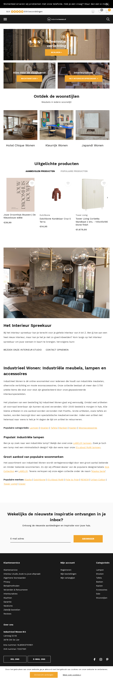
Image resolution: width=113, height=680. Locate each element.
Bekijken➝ (56, 52)
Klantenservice (11, 570)
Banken (63, 428)
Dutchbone (39, 479)
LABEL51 (23, 471)
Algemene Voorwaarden (15, 578)
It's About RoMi (55, 479)
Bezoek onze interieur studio (23, 349)
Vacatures (8, 606)
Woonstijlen (101, 598)
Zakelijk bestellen (12, 610)
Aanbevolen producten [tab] (40, 171)
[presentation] (107, 198)
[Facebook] (94, 659)
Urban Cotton (98, 479)
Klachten (8, 598)
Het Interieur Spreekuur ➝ (83, 79)
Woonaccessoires (88, 428)
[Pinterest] (107, 659)
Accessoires (101, 590)
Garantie (7, 602)
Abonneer (88, 538)
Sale (98, 594)
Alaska (28, 479)
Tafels (54, 428)
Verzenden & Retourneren (16, 590)
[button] (6, 19)
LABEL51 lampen (82, 443)
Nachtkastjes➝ (29, 79)
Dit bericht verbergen (43, 675)
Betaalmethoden (11, 586)
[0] (107, 11)
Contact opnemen (57, 349)
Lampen (34, 428)
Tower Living (10, 484)
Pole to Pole (72, 479)
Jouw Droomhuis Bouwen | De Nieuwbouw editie (20, 216)
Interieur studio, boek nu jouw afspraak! (22, 574)
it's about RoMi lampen (88, 447)
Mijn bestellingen (68, 574)
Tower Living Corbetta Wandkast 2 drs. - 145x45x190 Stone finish (92, 221)
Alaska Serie (98, 471)
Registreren (65, 570)
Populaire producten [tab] (74, 171)
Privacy (7, 582)
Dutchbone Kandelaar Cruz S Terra (55, 220)
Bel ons (15, 659)
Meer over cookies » (72, 675)
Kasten (73, 428)
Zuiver (22, 484)
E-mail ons (39, 659)
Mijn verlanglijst (67, 578)
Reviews (7, 614)
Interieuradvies (11, 594)
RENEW (85, 479)
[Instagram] (100, 659)
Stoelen (44, 428)
